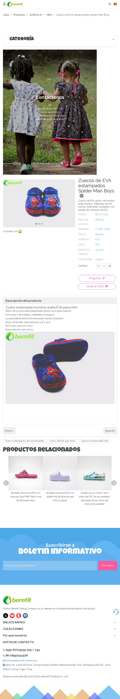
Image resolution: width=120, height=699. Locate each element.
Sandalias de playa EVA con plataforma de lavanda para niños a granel (60, 497)
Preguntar (95, 278)
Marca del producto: (83, 221)
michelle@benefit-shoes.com (21, 660)
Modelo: (82, 214)
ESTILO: (82, 234)
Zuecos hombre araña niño (94, 441)
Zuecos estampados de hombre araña (24, 441)
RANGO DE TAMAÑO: (84, 252)
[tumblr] (18, 615)
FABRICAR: (83, 229)
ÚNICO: (82, 244)
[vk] (12, 615)
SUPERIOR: (83, 239)
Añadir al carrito (95, 286)
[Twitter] (5, 615)
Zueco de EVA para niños (62, 441)
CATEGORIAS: (85, 259)
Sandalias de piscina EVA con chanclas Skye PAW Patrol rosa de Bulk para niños (25, 497)
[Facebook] (25, 615)
